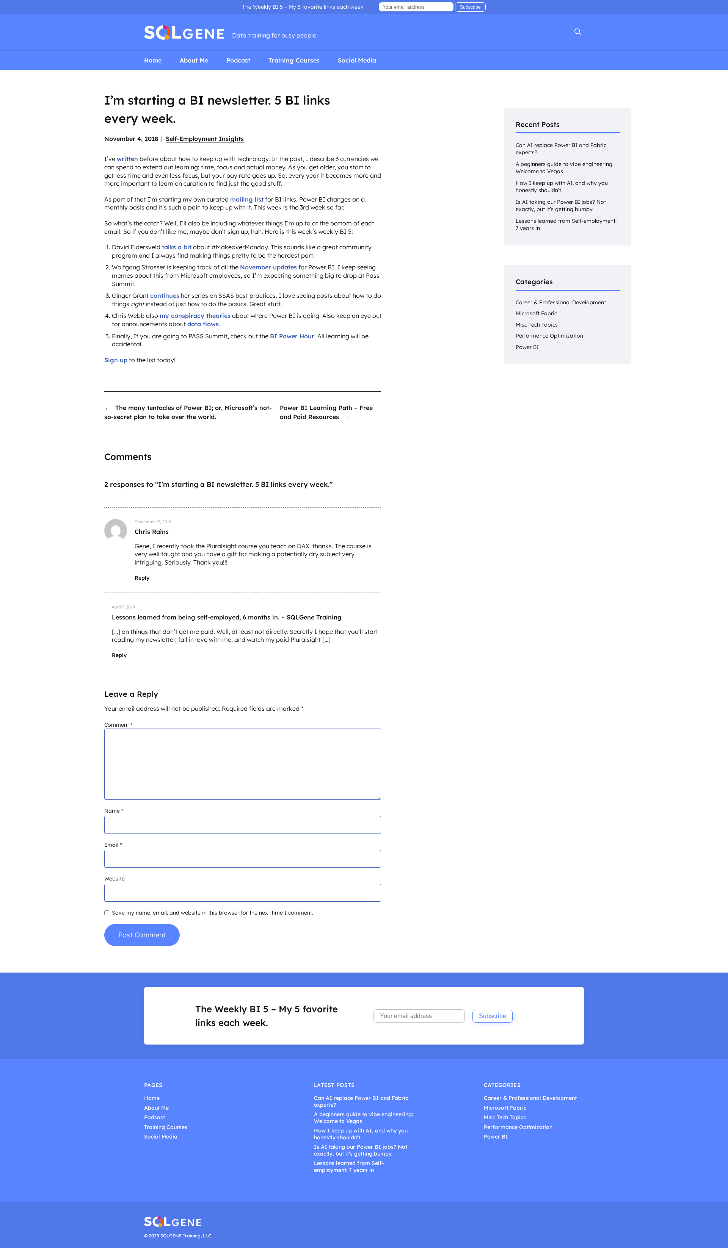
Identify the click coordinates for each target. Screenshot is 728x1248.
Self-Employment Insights (205, 138)
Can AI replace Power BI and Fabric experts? (361, 1101)
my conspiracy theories (195, 315)
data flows (203, 324)
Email (113, 844)
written (127, 159)
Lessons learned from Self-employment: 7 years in (349, 1166)
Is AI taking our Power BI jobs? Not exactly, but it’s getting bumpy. (561, 206)
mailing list (247, 199)
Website (114, 878)
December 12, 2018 (153, 521)
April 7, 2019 (123, 607)
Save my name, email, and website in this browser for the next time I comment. (212, 912)
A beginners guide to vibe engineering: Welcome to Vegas (363, 1117)
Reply (142, 577)
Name (113, 810)
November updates (268, 267)
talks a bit (176, 247)
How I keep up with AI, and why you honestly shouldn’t (361, 1134)
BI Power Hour (292, 336)
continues (164, 295)
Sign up (115, 360)
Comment (118, 724)
